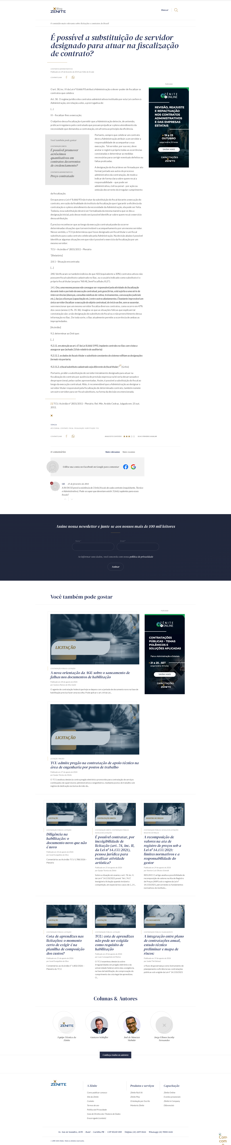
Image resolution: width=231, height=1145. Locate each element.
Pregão (61, 759)
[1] (52, 403)
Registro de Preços (151, 833)
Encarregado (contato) (96, 1118)
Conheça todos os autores (115, 1055)
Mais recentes (128, 451)
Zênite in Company (172, 1101)
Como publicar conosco (97, 1092)
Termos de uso (93, 1105)
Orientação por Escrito (140, 1101)
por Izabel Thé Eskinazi (152, 961)
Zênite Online (169, 1092)
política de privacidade (141, 556)
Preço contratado (62, 176)
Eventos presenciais (172, 1096)
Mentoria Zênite (137, 1105)
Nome (77, 541)
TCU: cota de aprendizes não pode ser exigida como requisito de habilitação (114, 942)
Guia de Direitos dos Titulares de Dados (103, 1114)
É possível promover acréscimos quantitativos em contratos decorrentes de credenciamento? (65, 158)
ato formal (55, 428)
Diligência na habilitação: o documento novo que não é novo (66, 840)
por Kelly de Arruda (86, 72)
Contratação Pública (58, 668)
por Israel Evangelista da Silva (57, 855)
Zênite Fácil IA (136, 1092)
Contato (90, 1101)
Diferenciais (169, 1105)
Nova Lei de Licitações (103, 833)
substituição (90, 428)
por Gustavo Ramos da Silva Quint (63, 685)
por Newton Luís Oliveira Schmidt (156, 870)
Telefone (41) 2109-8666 (135, 1131)
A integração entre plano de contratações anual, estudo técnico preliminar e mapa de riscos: (164, 944)
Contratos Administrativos (62, 69)
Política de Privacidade (97, 1109)
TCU (97, 428)
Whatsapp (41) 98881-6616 (161, 1131)
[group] (67, 1026)
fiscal (71, 428)
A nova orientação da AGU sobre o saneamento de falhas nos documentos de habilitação (90, 675)
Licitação (71, 668)
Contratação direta (58, 146)
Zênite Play (135, 1096)
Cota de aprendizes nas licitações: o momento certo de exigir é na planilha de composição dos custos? (65, 944)
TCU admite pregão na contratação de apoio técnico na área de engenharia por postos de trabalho (94, 765)
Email (122, 541)
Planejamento (167, 932)
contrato (64, 428)
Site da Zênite (93, 1096)
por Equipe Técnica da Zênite (61, 775)
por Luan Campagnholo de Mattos (108, 957)
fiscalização (79, 428)
